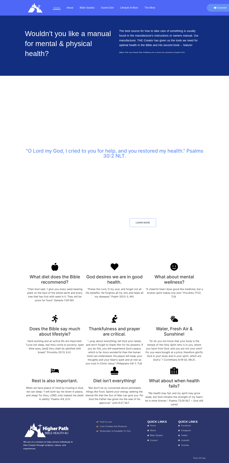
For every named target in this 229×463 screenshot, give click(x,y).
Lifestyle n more (129, 7)
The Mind (150, 7)
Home (56, 7)
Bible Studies (87, 7)
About (70, 7)
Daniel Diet (107, 7)
